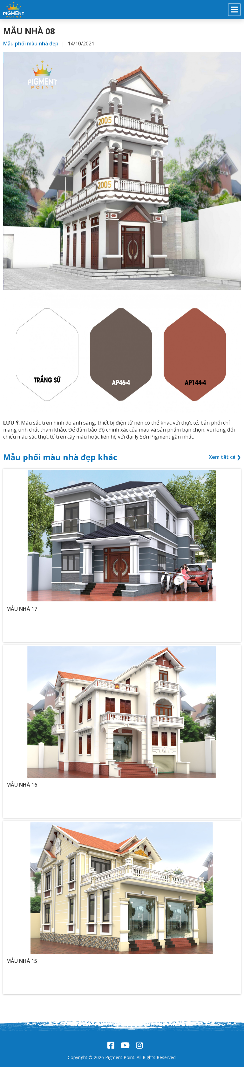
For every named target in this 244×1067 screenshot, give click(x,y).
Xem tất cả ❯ (225, 456)
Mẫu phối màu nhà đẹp (30, 43)
